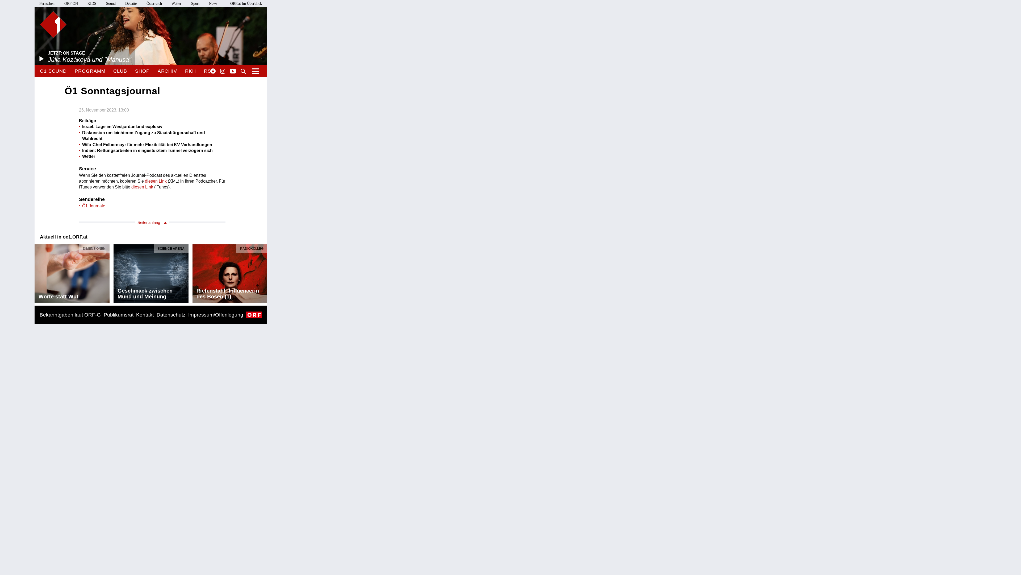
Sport (195, 4)
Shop (142, 71)
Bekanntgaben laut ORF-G (70, 315)
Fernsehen (47, 4)
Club (120, 71)
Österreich (154, 4)
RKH (190, 71)
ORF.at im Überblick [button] (246, 4)
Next (263, 272)
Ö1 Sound (53, 71)
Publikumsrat (118, 315)
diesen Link (156, 181)
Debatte (131, 4)
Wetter (176, 4)
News (213, 4)
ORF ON (71, 4)
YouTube (233, 71)
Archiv (167, 71)
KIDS (91, 4)
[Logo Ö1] (53, 24)
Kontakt (145, 315)
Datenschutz (171, 315)
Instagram (222, 71)
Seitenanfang (148, 222)
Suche (243, 71)
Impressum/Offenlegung (215, 315)
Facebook (213, 71)
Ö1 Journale (93, 206)
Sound (111, 4)
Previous (39, 272)
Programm (90, 71)
